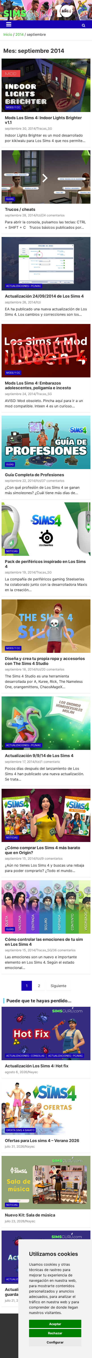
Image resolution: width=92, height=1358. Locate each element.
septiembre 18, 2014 (20, 669)
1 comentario (50, 762)
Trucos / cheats (20, 209)
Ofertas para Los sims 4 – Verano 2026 (42, 1140)
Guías (10, 199)
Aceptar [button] (55, 1324)
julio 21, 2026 (14, 1300)
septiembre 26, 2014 (20, 302)
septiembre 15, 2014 (20, 858)
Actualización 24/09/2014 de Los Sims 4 (44, 296)
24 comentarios (53, 215)
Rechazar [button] (55, 1333)
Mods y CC (13, 107)
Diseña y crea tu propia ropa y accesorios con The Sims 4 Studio (45, 661)
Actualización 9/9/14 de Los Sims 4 (39, 755)
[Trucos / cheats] (46, 177)
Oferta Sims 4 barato (20, 1130)
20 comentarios (53, 669)
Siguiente (58, 986)
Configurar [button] (55, 1342)
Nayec (33, 1072)
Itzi (38, 215)
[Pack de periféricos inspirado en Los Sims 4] (46, 529)
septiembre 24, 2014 (20, 394)
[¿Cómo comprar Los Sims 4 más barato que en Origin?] (46, 815)
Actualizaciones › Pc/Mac (23, 286)
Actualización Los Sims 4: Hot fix (36, 1066)
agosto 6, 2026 (16, 1072)
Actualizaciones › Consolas (25, 1055)
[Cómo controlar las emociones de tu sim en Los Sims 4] (46, 907)
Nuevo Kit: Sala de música (30, 1215)
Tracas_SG (44, 128)
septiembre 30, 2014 (20, 128)
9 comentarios (52, 858)
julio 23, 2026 (15, 1221)
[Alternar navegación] (8, 24)
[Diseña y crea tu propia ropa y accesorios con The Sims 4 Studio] (46, 626)
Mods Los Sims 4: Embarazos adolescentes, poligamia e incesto (38, 385)
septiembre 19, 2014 (20, 572)
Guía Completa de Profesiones (34, 474)
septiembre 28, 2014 (20, 215)
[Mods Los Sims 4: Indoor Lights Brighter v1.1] (46, 85)
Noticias (12, 551)
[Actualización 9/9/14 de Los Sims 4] (46, 723)
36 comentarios (64, 950)
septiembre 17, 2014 (19, 762)
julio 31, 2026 (14, 1146)
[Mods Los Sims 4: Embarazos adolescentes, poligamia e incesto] (46, 350)
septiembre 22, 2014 (20, 480)
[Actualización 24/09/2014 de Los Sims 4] (46, 264)
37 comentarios (53, 480)
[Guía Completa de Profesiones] (46, 442)
